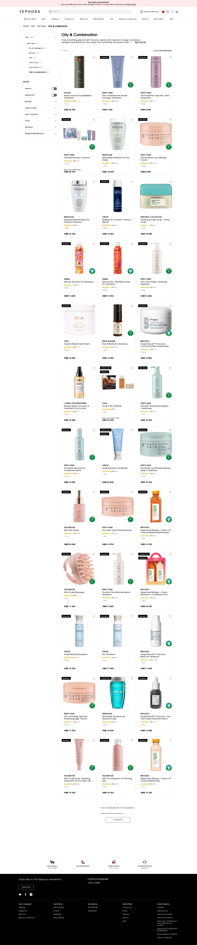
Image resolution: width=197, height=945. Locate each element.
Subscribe (26, 887)
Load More (118, 820)
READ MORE (140, 42)
